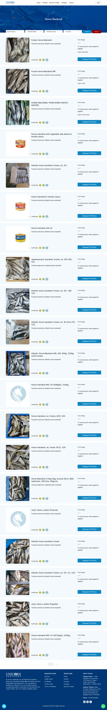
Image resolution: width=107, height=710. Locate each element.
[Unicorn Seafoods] (24, 674)
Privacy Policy (48, 684)
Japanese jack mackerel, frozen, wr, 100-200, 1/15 (51, 260)
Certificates (47, 681)
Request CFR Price (89, 59)
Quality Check (48, 679)
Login (98, 2)
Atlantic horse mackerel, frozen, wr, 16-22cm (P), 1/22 (53, 323)
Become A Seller (54, 2)
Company (64, 2)
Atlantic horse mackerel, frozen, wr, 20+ (49, 165)
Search (87, 31)
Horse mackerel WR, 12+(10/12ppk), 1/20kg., (51, 635)
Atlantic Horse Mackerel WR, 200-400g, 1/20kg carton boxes (52, 354)
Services (47, 676)
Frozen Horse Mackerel (41, 40)
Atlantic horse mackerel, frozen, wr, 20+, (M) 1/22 (51, 292)
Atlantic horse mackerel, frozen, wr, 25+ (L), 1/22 (53, 573)
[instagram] (87, 702)
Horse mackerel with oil (41, 228)
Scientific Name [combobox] (32, 31)
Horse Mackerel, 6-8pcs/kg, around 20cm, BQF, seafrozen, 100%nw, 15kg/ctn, (52, 480)
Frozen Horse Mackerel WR (43, 71)
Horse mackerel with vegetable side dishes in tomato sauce (51, 135)
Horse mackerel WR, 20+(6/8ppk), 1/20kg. (50, 385)
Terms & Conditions (50, 686)
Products (45, 2)
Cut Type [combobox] (68, 31)
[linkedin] (84, 702)
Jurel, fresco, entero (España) (44, 604)
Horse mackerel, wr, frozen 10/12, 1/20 (48, 447)
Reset (96, 31)
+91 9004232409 (93, 698)
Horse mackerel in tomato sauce (45, 197)
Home (38, 2)
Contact (71, 2)
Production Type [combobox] (51, 31)
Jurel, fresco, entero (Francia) (44, 510)
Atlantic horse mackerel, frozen (45, 541)
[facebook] (90, 702)
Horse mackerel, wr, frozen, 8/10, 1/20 (48, 416)
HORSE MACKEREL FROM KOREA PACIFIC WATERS (49, 104)
